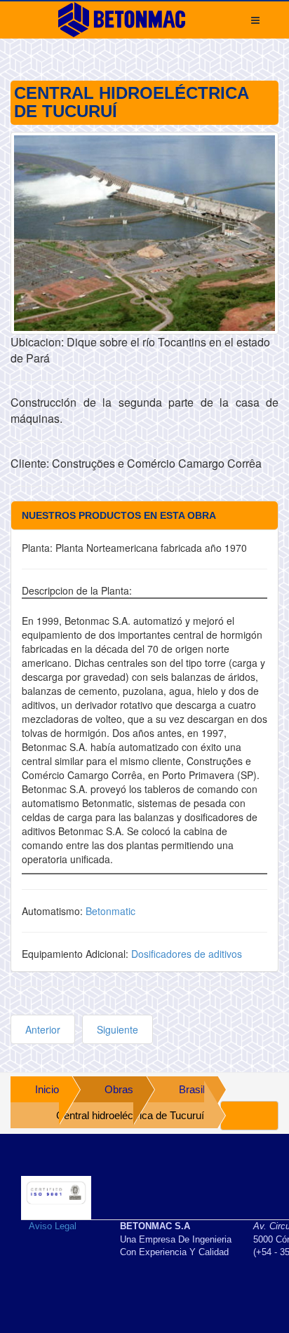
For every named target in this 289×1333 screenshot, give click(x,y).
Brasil (192, 1089)
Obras (119, 1089)
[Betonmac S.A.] (121, 19)
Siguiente (117, 1029)
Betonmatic (110, 911)
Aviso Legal (52, 1226)
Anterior (42, 1029)
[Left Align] (249, 1115)
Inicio (47, 1089)
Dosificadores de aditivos (186, 954)
